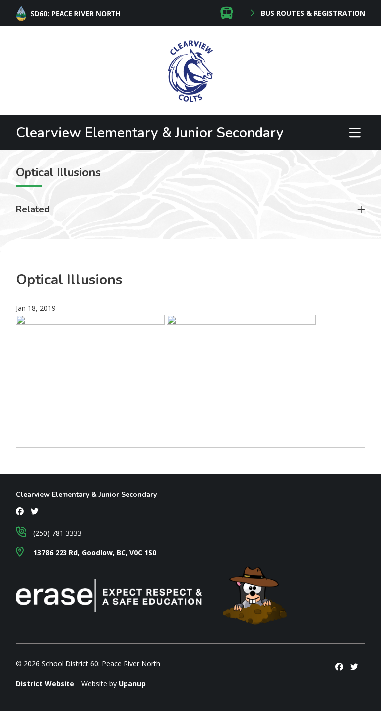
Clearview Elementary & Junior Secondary (150, 132)
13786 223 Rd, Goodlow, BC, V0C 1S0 (93, 552)
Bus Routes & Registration (312, 13)
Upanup (132, 683)
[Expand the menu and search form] (354, 132)
